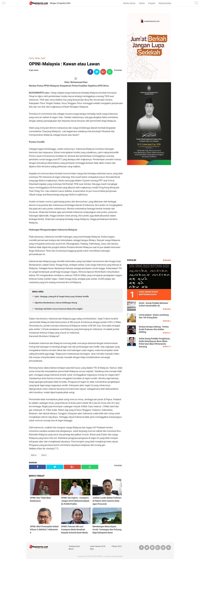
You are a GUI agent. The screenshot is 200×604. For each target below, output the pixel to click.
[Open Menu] (3, 3)
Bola (92, 549)
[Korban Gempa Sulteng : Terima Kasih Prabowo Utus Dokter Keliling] (131, 329)
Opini (43, 58)
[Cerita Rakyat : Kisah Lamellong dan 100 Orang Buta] (131, 318)
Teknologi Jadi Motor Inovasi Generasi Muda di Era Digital (58, 309)
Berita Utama (129, 3)
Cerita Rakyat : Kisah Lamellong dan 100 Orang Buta (154, 316)
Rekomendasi (165, 3)
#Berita (33, 455)
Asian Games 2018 (97, 546)
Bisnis (71, 549)
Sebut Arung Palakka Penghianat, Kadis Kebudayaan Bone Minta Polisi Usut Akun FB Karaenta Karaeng (154, 342)
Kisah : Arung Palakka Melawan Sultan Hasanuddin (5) (153, 304)
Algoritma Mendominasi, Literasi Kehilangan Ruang (56, 303)
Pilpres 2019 (117, 546)
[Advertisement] (76, 33)
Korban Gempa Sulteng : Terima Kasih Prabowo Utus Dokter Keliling (154, 329)
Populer (151, 3)
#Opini (44, 455)
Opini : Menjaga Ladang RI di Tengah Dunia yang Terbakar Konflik (62, 296)
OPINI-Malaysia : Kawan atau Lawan (64, 63)
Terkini (142, 3)
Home (31, 58)
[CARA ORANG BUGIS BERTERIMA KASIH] (149, 276)
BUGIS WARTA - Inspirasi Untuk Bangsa (107, 556)
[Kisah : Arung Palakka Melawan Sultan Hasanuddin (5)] (131, 306)
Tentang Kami (74, 546)
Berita (37, 58)
